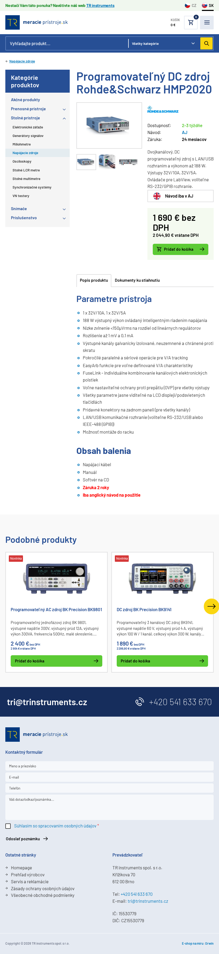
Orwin (209, 943)
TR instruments (100, 5)
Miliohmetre (22, 144)
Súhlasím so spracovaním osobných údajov (55, 825)
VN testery (21, 196)
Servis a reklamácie (30, 881)
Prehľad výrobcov (28, 874)
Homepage (21, 867)
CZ (194, 5)
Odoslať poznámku (23, 838)
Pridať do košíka (178, 249)
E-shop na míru (193, 943)
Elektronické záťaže (28, 127)
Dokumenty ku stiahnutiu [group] (137, 280)
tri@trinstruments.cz (148, 901)
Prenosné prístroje (28, 108)
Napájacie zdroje (22, 61)
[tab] (86, 162)
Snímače (19, 208)
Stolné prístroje (25, 117)
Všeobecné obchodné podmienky (43, 895)
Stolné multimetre (26, 178)
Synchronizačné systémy (32, 187)
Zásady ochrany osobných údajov (43, 888)
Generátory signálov (28, 136)
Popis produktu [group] (94, 280)
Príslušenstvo (24, 217)
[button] (184, 22)
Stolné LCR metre (26, 170)
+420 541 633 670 (180, 701)
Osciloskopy (22, 161)
